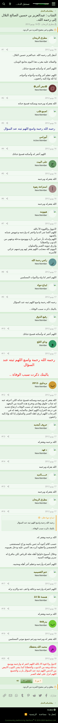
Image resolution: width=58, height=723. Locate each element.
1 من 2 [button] (38, 680)
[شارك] (7, 50)
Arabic (50, 709)
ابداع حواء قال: (47, 517)
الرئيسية (33, 714)
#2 (3, 98)
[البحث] (4, 4)
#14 (3, 461)
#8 (3, 271)
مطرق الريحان (47, 24)
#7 (3, 223)
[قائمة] (53, 4)
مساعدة (42, 714)
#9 (3, 297)
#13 (3, 436)
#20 (3, 658)
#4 (3, 148)
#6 (3, 198)
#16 (3, 511)
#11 (3, 353)
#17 (3, 583)
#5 (3, 173)
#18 (3, 608)
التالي (28, 680)
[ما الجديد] (10, 4)
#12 (3, 394)
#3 (3, 123)
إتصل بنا (52, 714)
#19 (3, 633)
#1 (3, 49)
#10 (3, 328)
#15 (3, 486)
